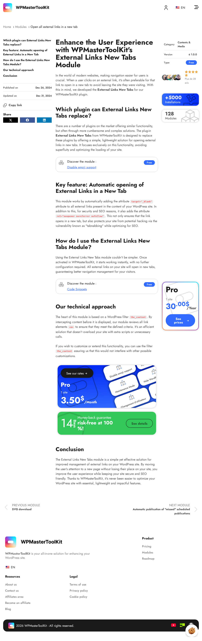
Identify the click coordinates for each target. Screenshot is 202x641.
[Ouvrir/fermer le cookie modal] (191, 630)
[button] (10, 120)
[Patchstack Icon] (182, 625)
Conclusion (10, 76)
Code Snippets (77, 289)
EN (182, 7)
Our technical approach (18, 70)
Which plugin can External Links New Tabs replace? (27, 42)
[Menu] (196, 7)
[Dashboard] (166, 7)
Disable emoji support (81, 167)
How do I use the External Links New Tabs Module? (26, 62)
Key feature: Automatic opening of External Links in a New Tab (25, 52)
